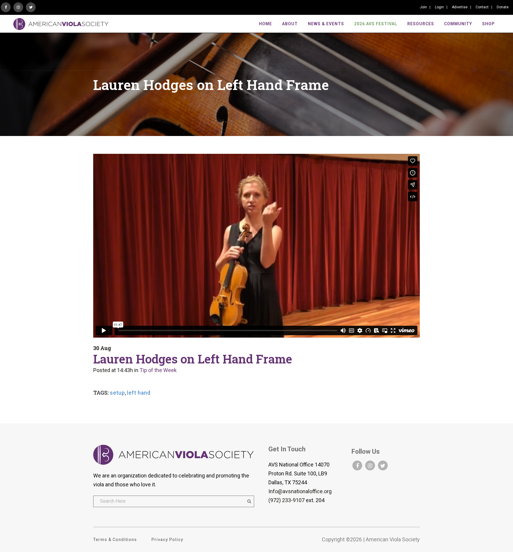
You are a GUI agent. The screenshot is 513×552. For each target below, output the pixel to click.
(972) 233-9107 (286, 500)
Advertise (460, 7)
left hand (139, 393)
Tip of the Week (158, 370)
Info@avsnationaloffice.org (300, 491)
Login (439, 7)
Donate (503, 7)
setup (117, 393)
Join (423, 7)
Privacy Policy (167, 539)
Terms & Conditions (115, 539)
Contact (482, 7)
